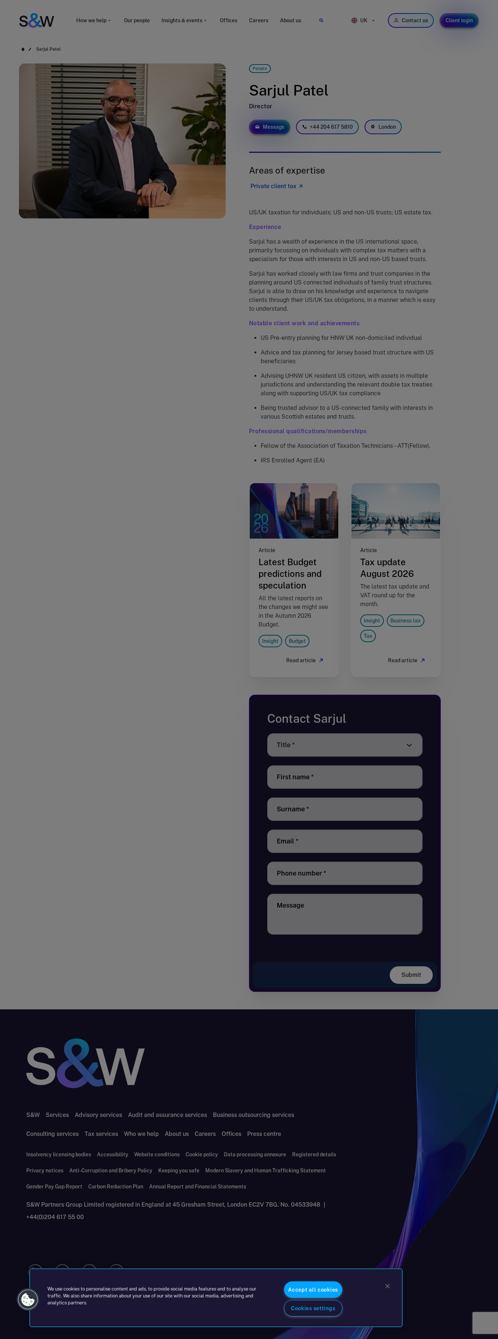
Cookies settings (313, 1308)
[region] (216, 1297)
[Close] (388, 1286)
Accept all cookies (313, 1289)
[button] (28, 1299)
